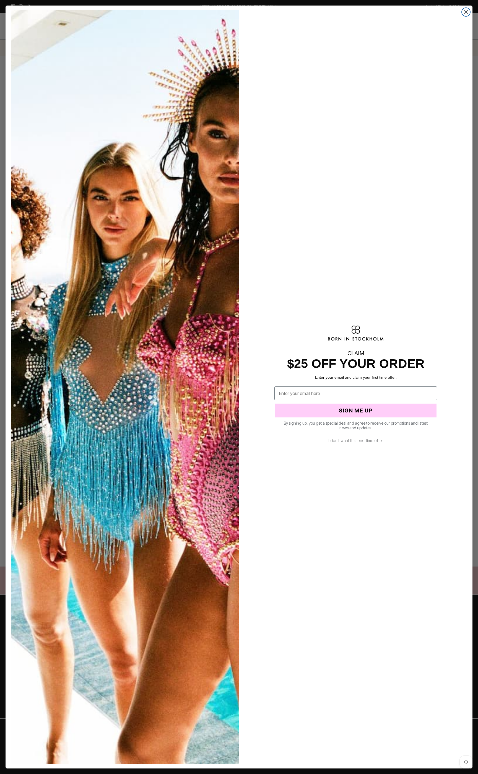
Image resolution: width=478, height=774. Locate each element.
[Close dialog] (466, 12)
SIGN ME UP (356, 410)
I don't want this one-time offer (355, 440)
